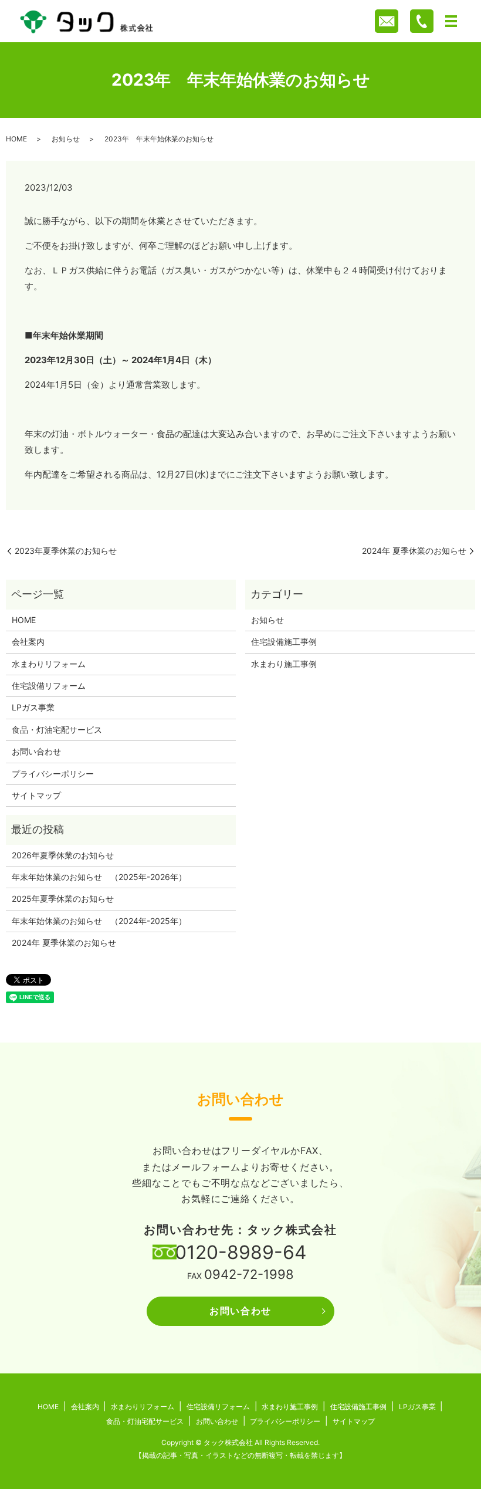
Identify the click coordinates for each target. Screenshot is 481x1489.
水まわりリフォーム (49, 664)
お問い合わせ (36, 751)
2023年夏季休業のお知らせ (66, 551)
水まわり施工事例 (284, 664)
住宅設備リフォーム (49, 686)
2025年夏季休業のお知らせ (63, 898)
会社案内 (28, 642)
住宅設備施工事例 (284, 642)
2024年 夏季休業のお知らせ (414, 551)
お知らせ (66, 138)
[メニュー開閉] (451, 21)
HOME (16, 138)
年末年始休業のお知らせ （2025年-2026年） (99, 877)
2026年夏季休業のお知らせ (63, 855)
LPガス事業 (33, 707)
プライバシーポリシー (53, 774)
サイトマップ (36, 795)
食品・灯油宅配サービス (57, 730)
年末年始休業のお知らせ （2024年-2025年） (99, 921)
